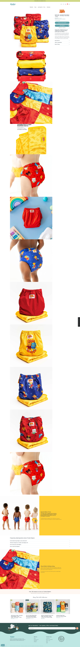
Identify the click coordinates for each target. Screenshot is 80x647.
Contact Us (48, 638)
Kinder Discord (36, 639)
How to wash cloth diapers (15, 546)
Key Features (57, 40)
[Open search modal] (64, 4)
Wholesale (35, 640)
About (35, 638)
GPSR (47, 642)
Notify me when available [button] (62, 22)
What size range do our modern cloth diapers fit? (19, 542)
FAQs (47, 641)
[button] (62, 26)
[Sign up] (77, 628)
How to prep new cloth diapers (15, 544)
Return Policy (57, 44)
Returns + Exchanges (49, 639)
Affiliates (35, 641)
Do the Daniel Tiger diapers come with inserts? (18, 540)
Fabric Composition (58, 42)
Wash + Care (48, 640)
